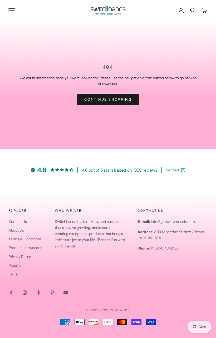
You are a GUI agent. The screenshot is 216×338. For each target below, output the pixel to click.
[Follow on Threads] (38, 292)
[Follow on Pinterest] (52, 292)
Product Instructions (25, 247)
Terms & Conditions (25, 239)
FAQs (12, 274)
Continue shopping (108, 99)
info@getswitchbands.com (173, 221)
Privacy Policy (19, 256)
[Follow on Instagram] (24, 292)
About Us (16, 230)
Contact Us (17, 221)
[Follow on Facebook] (11, 292)
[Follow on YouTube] (65, 292)
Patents (14, 265)
